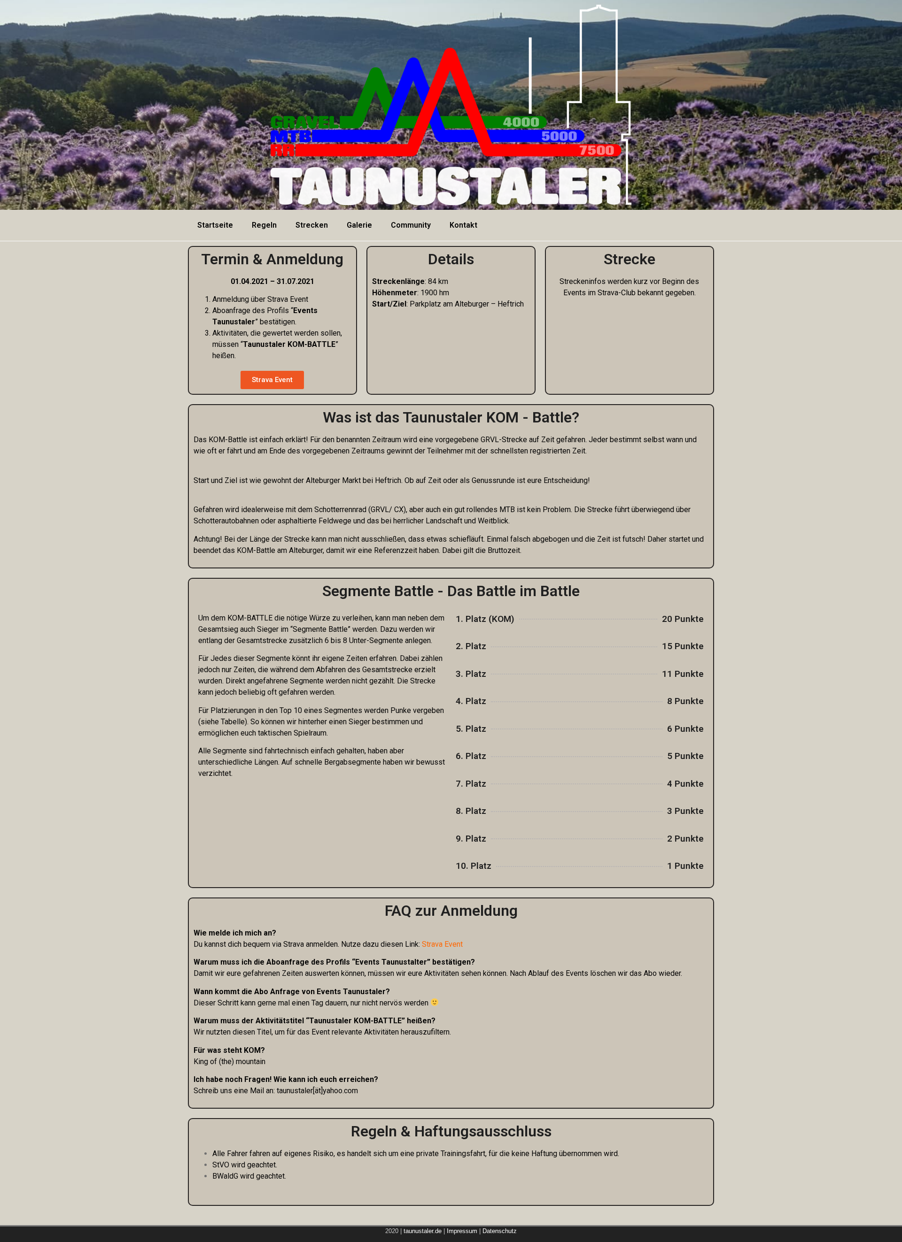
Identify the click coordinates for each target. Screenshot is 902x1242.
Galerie (359, 225)
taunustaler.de (422, 1230)
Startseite (215, 225)
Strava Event (442, 944)
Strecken (311, 225)
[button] (272, 380)
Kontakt (463, 225)
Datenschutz (499, 1230)
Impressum (463, 1230)
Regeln (264, 225)
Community (411, 225)
